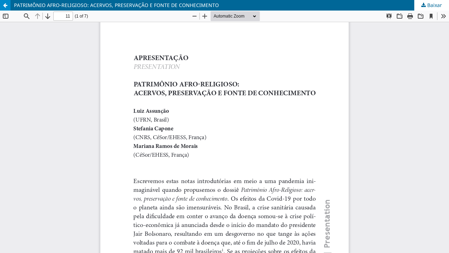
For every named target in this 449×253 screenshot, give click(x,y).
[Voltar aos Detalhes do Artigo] (5, 5)
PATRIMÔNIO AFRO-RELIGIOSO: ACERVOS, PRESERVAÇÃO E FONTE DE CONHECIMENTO (116, 5)
